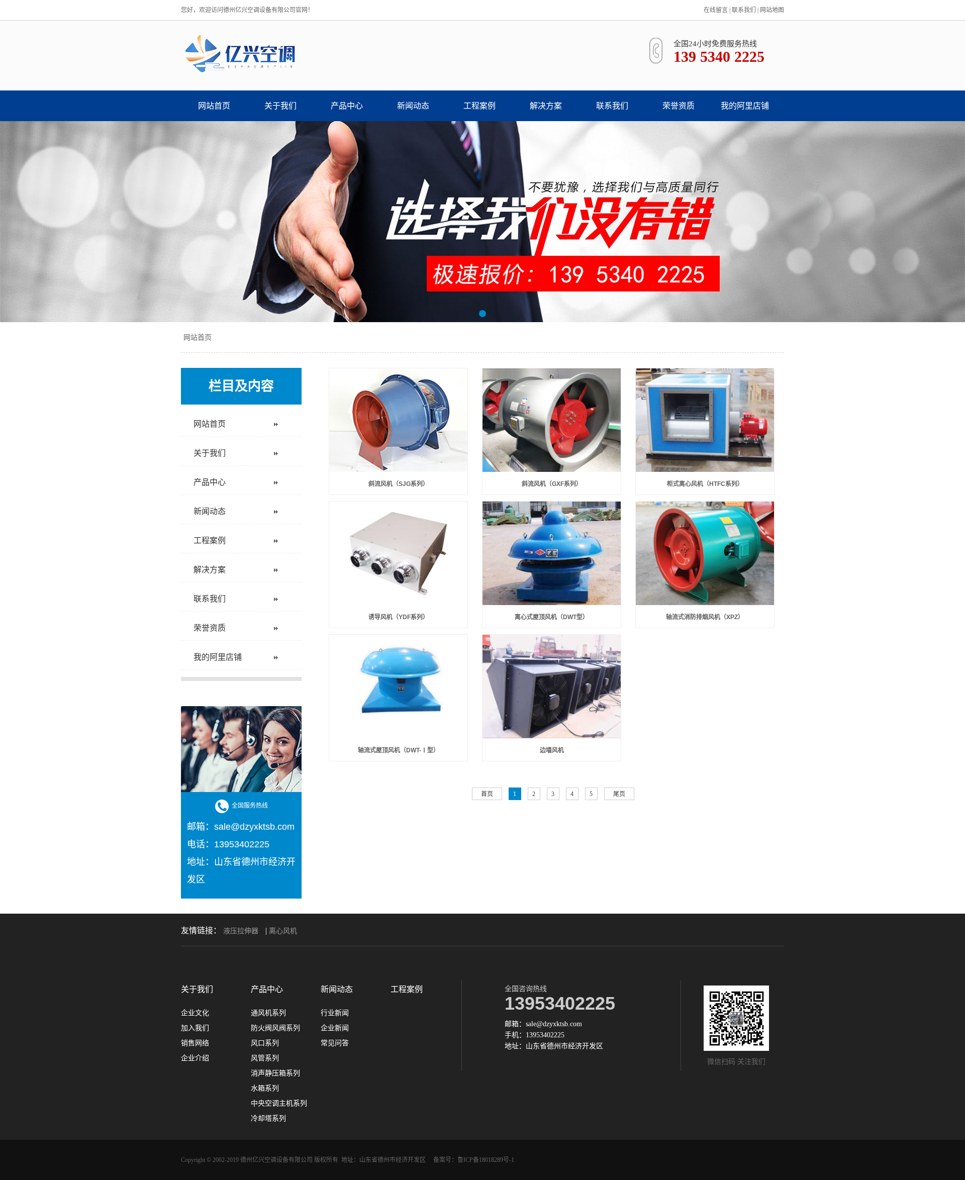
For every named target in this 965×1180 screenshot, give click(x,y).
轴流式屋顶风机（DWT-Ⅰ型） (398, 750)
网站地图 (772, 10)
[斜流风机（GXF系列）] (551, 420)
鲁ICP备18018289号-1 (485, 1159)
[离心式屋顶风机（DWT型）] (551, 553)
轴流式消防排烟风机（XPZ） (705, 617)
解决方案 (546, 106)
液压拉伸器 (240, 931)
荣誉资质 (678, 106)
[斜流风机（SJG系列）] (398, 420)
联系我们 (744, 10)
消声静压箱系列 (275, 1073)
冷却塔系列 (268, 1118)
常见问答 (335, 1043)
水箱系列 (265, 1088)
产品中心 (347, 106)
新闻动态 (413, 106)
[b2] (482, 221)
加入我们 (195, 1028)
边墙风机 (552, 750)
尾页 (619, 794)
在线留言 (716, 10)
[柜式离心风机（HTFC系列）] (705, 420)
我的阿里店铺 (745, 106)
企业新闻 (335, 1028)
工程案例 (479, 106)
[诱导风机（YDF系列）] (398, 553)
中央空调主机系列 (279, 1103)
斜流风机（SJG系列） (398, 483)
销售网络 (195, 1043)
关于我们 (280, 106)
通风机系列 (268, 1013)
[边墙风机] (551, 686)
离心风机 (283, 931)
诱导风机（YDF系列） (398, 617)
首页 (487, 794)
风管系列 (265, 1058)
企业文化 (195, 1013)
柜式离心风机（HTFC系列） (705, 483)
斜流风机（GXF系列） (552, 483)
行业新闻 (335, 1013)
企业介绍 (195, 1058)
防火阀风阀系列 (275, 1028)
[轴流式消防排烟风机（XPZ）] (705, 553)
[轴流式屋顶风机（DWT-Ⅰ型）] (398, 686)
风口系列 (265, 1043)
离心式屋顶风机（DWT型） (552, 617)
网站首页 (214, 106)
